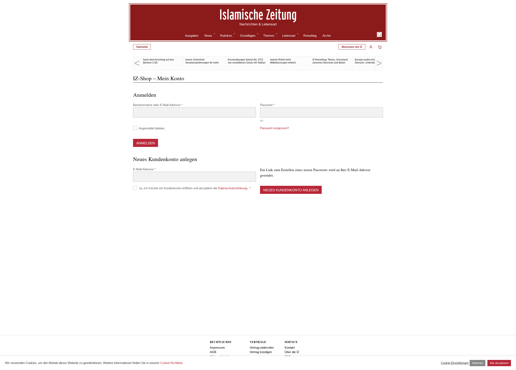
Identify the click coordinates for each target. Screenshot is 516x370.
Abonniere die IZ (351, 46)
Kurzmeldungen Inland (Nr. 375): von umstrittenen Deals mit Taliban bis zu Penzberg (246, 62)
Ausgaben (191, 35)
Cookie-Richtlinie (171, 363)
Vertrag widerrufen (262, 347)
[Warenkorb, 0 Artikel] (380, 47)
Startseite (142, 46)
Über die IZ (292, 352)
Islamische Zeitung (258, 14)
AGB (213, 352)
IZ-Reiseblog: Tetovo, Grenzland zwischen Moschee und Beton (330, 61)
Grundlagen (247, 35)
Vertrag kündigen (261, 352)
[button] (379, 34)
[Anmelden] (371, 47)
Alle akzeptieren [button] (499, 363)
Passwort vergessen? (274, 128)
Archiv (326, 35)
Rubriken (226, 35)
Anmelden (145, 143)
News (208, 35)
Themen (268, 35)
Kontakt (290, 347)
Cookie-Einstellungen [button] (455, 363)
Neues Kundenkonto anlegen (290, 190)
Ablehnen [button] (477, 363)
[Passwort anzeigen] (261, 120)
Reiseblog (309, 35)
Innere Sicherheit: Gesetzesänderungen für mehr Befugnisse (202, 62)
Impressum (217, 347)
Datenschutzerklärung (232, 188)
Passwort (274, 105)
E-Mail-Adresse (152, 169)
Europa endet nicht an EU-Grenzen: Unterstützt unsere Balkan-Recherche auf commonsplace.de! (370, 64)
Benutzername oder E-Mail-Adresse (165, 105)
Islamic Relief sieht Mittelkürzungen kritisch (283, 61)
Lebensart (288, 35)
